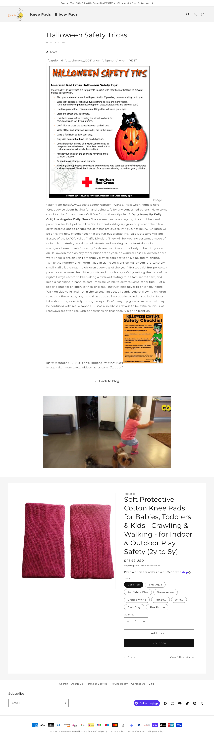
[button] (188, 14)
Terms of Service (96, 683)
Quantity (129, 614)
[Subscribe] (64, 703)
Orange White (137, 599)
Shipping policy (156, 731)
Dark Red (134, 584)
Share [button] (53, 51)
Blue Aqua (155, 584)
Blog (151, 683)
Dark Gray (134, 607)
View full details (180, 657)
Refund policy (119, 683)
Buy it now (159, 643)
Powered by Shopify (79, 731)
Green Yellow (165, 592)
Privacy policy (118, 731)
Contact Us (138, 683)
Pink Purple (157, 607)
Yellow (179, 599)
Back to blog (109, 381)
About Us (77, 683)
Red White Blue (138, 592)
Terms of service (136, 731)
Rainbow (160, 599)
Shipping (129, 565)
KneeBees (64, 731)
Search (63, 683)
